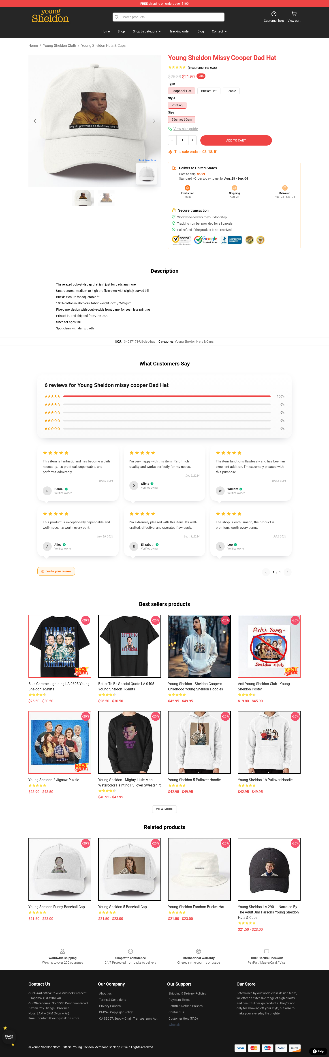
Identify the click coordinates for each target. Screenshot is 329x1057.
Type (171, 84)
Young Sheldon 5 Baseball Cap (122, 907)
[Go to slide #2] (106, 198)
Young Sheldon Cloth (59, 45)
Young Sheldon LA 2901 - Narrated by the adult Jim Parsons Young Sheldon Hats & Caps (268, 912)
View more (164, 809)
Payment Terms (179, 999)
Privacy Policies (110, 1006)
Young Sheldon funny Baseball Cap (56, 907)
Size (171, 112)
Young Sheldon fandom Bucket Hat (196, 907)
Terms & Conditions (112, 999)
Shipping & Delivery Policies (187, 993)
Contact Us (176, 1012)
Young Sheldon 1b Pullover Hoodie (265, 780)
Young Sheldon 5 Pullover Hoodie (194, 780)
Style (171, 98)
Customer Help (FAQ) (183, 1018)
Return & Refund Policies (186, 1006)
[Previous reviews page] (266, 572)
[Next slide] (154, 121)
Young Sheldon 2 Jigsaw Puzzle (53, 780)
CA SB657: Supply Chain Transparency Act (128, 1018)
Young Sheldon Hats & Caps (103, 45)
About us (105, 993)
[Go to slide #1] (83, 198)
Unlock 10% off (9, 1037)
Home (33, 45)
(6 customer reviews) (202, 67)
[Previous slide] (35, 121)
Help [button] (321, 1051)
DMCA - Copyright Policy (116, 1012)
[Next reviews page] (288, 572)
